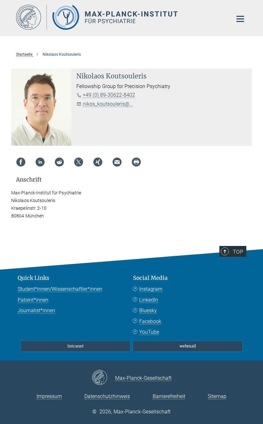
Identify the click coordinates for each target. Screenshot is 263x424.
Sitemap (217, 396)
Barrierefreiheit (169, 396)
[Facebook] (21, 162)
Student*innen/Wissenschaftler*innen (60, 289)
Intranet (75, 346)
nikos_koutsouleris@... (108, 104)
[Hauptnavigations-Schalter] (240, 18)
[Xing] (98, 162)
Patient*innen (33, 300)
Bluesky (148, 310)
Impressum (49, 396)
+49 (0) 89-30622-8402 (109, 95)
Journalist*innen (36, 310)
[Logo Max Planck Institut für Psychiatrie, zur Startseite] (120, 17)
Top (238, 252)
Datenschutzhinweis (107, 396)
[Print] (136, 162)
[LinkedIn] (40, 162)
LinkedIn (148, 300)
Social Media (150, 278)
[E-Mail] (117, 162)
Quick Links (33, 278)
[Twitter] (78, 162)
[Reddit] (59, 162)
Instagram (150, 289)
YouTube (149, 332)
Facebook (150, 321)
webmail (188, 346)
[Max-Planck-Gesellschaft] (103, 378)
